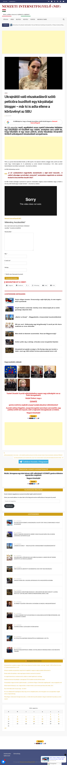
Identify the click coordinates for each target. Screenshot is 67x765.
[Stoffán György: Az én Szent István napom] (9, 626)
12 (26, 719)
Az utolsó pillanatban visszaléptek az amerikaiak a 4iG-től (31, 638)
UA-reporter (12, 127)
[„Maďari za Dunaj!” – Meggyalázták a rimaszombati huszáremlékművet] (9, 545)
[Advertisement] (33, 42)
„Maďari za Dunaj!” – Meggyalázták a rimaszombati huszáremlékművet (34, 545)
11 (17, 719)
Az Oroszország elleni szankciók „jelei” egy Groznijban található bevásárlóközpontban (37, 457)
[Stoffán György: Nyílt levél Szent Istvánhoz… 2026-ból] (59, 25)
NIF (14, 520)
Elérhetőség (16, 753)
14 (42, 719)
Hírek (12, 19)
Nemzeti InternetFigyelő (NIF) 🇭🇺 (31, 8)
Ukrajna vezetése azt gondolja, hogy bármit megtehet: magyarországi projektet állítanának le (27, 670)
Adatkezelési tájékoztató (7, 754)
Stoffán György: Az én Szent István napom (26, 626)
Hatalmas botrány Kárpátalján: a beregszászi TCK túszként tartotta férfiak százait (24, 679)
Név (6, 253)
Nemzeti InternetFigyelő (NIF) (27, 762)
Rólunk (5, 1)
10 (8, 719)
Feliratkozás (9, 506)
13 (34, 719)
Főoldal (5, 19)
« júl (5, 728)
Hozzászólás (8, 231)
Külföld (25, 19)
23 (58, 721)
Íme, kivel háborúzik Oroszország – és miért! (15, 688)
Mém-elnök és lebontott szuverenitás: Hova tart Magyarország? (33, 569)
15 (50, 719)
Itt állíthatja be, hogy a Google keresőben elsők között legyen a (35, 122)
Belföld (18, 19)
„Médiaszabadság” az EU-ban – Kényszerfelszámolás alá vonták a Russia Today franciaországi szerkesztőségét (33, 455)
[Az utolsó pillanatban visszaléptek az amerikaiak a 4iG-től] (9, 638)
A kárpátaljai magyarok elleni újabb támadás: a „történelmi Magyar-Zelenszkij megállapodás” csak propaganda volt (33, 682)
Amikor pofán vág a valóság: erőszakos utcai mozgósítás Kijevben (33, 580)
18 (17, 721)
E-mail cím (8, 260)
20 (34, 721)
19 (26, 721)
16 (58, 719)
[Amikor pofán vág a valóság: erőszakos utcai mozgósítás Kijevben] (9, 580)
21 (42, 721)
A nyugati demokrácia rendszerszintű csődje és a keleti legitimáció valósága (23, 676)
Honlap (6, 267)
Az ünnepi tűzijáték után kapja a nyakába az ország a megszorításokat (35, 603)
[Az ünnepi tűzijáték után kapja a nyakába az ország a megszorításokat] (9, 603)
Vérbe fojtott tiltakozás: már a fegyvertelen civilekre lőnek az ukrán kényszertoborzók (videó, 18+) (28, 685)
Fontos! (32, 19)
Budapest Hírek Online (34, 661)
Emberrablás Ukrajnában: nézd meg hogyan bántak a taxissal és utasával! (22, 673)
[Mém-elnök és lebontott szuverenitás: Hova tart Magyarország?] (9, 569)
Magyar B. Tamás (42, 19)
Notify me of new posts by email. (14, 274)
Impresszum (12, 1)
